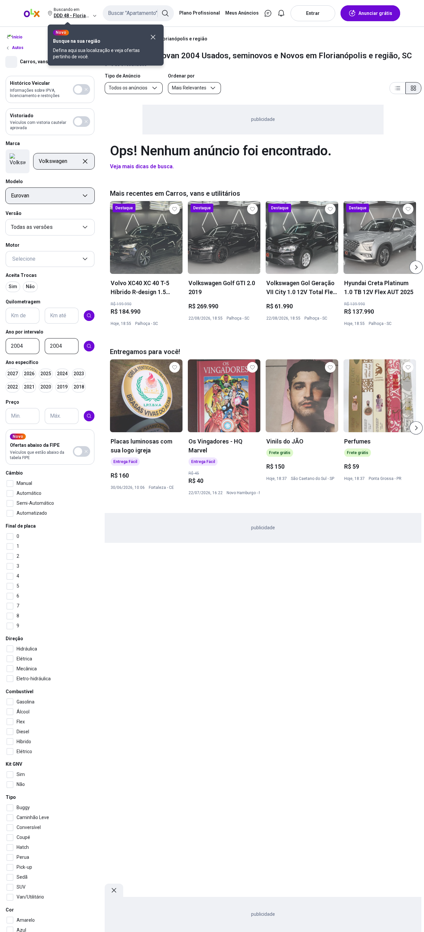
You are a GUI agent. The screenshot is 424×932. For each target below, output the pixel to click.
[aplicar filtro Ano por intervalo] (89, 346)
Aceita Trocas (21, 275)
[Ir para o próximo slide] (416, 267)
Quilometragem (23, 301)
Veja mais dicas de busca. (142, 166)
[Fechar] (153, 37)
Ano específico (22, 362)
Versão (14, 213)
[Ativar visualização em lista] (397, 88)
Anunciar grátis (375, 13)
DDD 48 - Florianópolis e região (173, 38)
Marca (13, 143)
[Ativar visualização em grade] (413, 88)
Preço (12, 401)
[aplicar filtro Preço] (89, 416)
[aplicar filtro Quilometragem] (89, 315)
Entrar (313, 13)
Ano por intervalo (24, 332)
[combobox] (138, 13)
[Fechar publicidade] (114, 890)
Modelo (14, 181)
